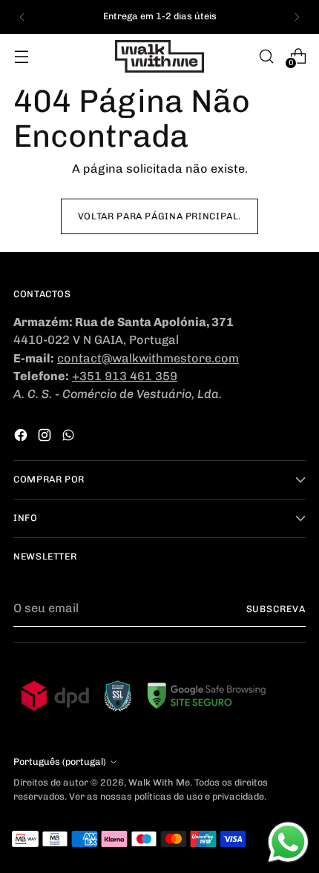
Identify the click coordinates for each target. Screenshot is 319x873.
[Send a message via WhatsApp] (288, 842)
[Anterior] (22, 17)
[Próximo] (296, 17)
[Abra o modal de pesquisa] (266, 56)
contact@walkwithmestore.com (148, 358)
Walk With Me (159, 782)
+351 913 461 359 (124, 376)
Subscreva (276, 608)
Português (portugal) (59, 761)
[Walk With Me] (159, 56)
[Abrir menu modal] (21, 56)
